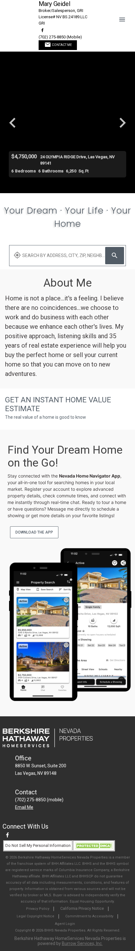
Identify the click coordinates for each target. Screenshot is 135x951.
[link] (42, 30)
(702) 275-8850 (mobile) (39, 799)
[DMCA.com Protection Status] (94, 845)
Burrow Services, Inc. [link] (82, 943)
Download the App (34, 532)
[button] (124, 14)
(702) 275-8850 (60, 37)
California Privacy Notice (82, 908)
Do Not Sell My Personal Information (38, 845)
